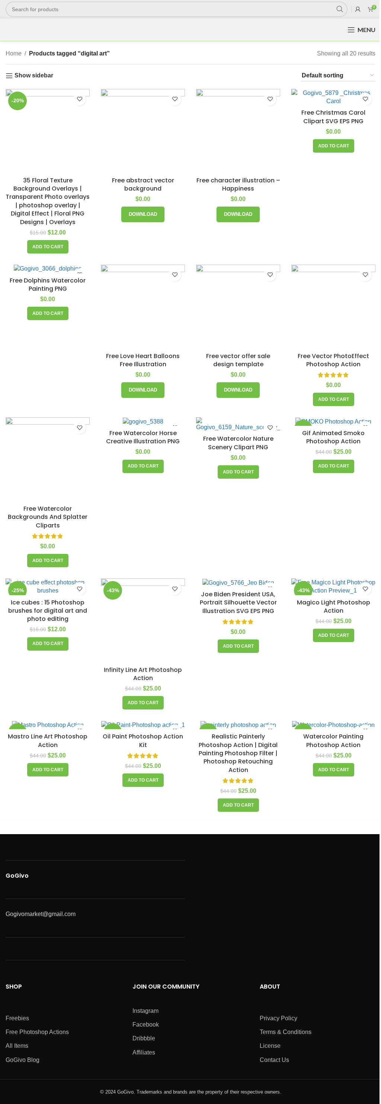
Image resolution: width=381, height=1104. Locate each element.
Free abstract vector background (143, 184)
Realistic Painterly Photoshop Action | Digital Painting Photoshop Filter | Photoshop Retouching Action (238, 753)
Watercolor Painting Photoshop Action (333, 740)
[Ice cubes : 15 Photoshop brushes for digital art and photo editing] (48, 586)
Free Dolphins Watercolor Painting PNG (48, 284)
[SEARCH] (340, 9)
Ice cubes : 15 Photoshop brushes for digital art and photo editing (47, 610)
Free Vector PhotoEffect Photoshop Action (333, 360)
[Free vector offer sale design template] (238, 307)
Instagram (145, 1011)
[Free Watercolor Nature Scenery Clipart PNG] (238, 424)
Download (143, 214)
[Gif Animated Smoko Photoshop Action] (333, 421)
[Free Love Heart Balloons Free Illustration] (143, 307)
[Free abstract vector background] (143, 131)
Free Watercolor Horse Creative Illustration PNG (143, 437)
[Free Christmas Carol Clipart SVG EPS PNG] (333, 97)
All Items (17, 1046)
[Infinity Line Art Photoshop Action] (143, 620)
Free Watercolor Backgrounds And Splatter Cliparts (47, 517)
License (270, 1046)
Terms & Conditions (285, 1032)
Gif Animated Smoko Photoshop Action (333, 437)
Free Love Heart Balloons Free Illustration (143, 360)
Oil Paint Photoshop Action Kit (143, 740)
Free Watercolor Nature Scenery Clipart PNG (238, 442)
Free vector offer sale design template (238, 360)
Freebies (17, 1018)
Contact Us (274, 1060)
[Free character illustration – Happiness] (238, 131)
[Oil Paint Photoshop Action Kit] (143, 725)
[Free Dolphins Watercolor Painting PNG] (48, 269)
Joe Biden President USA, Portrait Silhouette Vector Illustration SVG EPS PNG (238, 602)
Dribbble (143, 1038)
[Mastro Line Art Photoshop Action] (48, 725)
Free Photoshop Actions (37, 1032)
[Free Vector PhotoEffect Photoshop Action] (333, 307)
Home (14, 53)
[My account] (358, 9)
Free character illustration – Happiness (238, 184)
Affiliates (143, 1052)
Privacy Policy (278, 1018)
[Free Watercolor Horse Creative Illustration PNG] (143, 421)
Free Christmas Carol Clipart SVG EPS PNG (333, 116)
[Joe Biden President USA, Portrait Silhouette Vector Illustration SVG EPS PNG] (238, 582)
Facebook (145, 1024)
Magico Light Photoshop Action (333, 606)
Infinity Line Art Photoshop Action (143, 674)
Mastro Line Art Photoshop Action (47, 740)
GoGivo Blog (22, 1060)
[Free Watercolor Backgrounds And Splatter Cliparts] (48, 459)
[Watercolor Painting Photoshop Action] (333, 725)
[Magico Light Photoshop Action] (333, 586)
